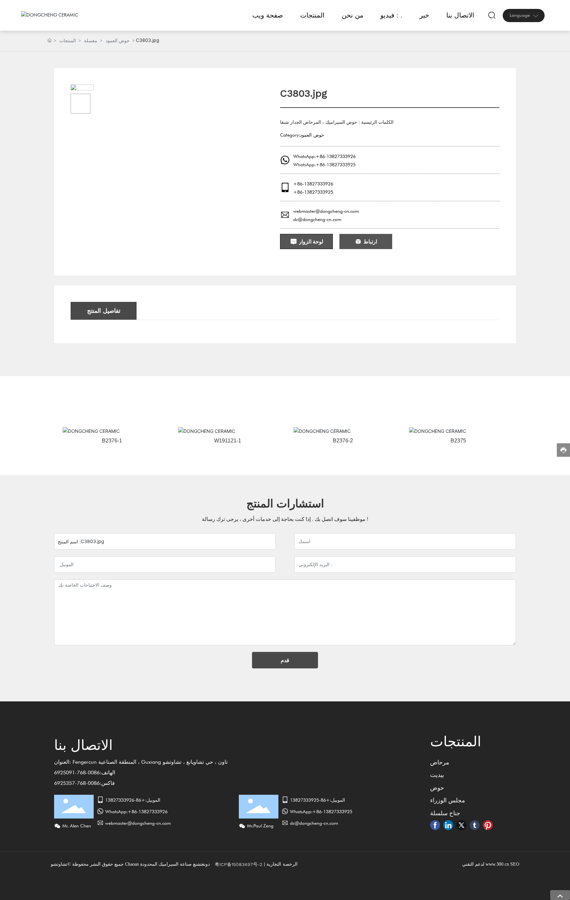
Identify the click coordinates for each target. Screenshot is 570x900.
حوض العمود (118, 40)
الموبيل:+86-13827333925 (317, 800)
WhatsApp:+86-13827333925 (324, 164)
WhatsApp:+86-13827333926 (324, 156)
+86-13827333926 (313, 183)
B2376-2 (343, 440)
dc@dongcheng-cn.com (317, 219)
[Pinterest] (488, 825)
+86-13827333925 (313, 192)
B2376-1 (112, 440)
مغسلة (90, 40)
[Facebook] (435, 825)
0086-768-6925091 (77, 772)
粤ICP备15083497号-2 (238, 864)
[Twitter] (461, 825)
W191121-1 (227, 440)
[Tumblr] (475, 825)
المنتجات (67, 40)
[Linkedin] (448, 825)
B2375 (458, 440)
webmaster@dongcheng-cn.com (326, 211)
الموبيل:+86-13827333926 (132, 800)
